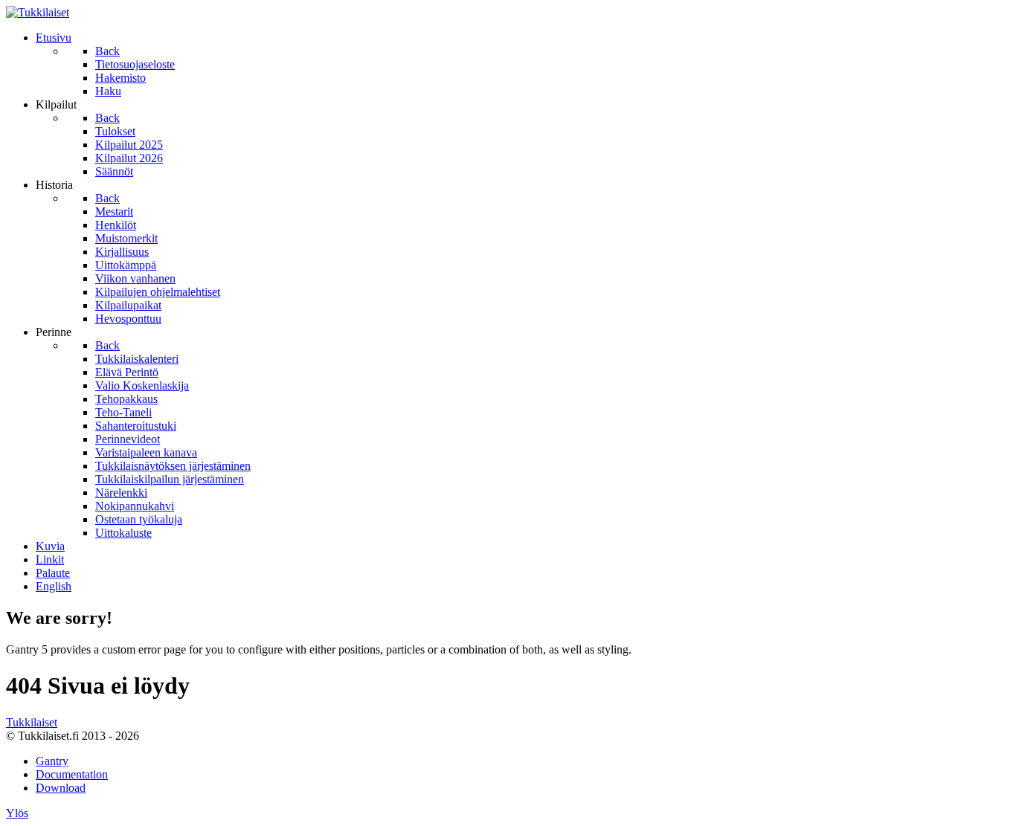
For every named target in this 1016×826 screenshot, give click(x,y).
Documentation (72, 774)
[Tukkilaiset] (37, 12)
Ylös (17, 813)
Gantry (52, 761)
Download (61, 787)
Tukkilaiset (31, 722)
